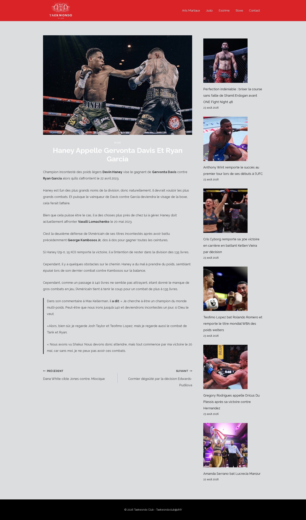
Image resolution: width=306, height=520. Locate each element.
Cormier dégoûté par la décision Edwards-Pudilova (160, 378)
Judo (209, 10)
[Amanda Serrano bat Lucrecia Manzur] (233, 445)
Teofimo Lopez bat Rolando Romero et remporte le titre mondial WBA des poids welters (232, 323)
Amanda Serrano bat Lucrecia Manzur (231, 473)
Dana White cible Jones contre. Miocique (74, 375)
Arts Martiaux (191, 10)
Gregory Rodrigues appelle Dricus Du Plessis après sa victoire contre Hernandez (231, 402)
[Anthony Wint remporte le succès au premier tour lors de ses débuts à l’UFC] (233, 139)
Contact (254, 10)
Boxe (239, 10)
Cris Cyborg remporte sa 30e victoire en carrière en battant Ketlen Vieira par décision (231, 245)
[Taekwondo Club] (60, 10)
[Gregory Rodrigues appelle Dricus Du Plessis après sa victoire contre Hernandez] (233, 367)
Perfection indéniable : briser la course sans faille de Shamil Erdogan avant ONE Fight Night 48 (232, 95)
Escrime (224, 10)
